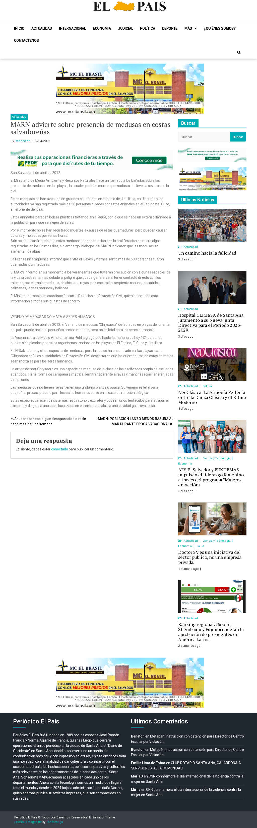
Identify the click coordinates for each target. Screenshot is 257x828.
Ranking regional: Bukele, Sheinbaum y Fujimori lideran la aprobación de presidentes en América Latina (211, 631)
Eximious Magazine (28, 822)
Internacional (72, 28)
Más (188, 28)
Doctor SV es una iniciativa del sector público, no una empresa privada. (209, 557)
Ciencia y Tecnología (217, 458)
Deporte (169, 28)
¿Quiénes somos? (220, 28)
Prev (60, 89)
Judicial (125, 28)
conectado (59, 449)
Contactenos (26, 40)
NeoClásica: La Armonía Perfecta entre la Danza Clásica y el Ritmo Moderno (212, 397)
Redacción (22, 141)
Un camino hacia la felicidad (207, 253)
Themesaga (54, 822)
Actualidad (41, 28)
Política (147, 28)
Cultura (207, 386)
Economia (102, 28)
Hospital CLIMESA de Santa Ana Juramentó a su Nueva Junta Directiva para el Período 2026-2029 (210, 322)
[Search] (238, 53)
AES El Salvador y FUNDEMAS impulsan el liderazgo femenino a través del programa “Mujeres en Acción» (211, 477)
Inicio (19, 28)
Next (197, 89)
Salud (200, 546)
